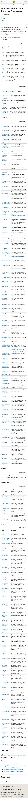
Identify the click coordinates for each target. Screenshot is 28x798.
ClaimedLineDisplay (6, 238)
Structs (3, 18)
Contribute (3, 794)
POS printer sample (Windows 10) (12, 767)
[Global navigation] (1, 2)
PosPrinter (4, 396)
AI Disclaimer (4, 792)
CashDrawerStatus (6, 197)
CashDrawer (4, 167)
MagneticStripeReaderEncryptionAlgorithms (5, 368)
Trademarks (10, 796)
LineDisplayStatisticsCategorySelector (5, 322)
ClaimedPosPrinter (6, 260)
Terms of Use (4, 796)
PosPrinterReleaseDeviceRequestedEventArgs (6, 421)
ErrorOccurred (14, 141)
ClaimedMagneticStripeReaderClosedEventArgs (6, 254)
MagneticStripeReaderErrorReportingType (5, 620)
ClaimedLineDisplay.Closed (20, 244)
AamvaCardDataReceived (16, 349)
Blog (19, 792)
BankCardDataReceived (16, 353)
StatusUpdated (18, 205)
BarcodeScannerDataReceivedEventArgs (6, 136)
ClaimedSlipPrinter (6, 277)
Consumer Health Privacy (18, 794)
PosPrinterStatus (5, 429)
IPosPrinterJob (5, 513)
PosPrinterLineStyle (6, 682)
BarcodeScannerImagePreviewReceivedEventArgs (6, 146)
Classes (3, 16)
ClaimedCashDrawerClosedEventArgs (6, 227)
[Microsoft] (14, 2)
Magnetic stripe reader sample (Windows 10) (15, 766)
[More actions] (26, 5)
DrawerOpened (18, 194)
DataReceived (16, 135)
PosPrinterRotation (6, 711)
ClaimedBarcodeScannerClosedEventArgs (5, 213)
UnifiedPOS (10, 37)
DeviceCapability (22, 755)
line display (13, 295)
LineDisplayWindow (6, 337)
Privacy (8, 794)
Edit (26, 27)
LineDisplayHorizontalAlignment (4, 561)
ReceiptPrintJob (5, 447)
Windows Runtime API (9, 4)
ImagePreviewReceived (16, 146)
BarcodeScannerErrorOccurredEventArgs (6, 141)
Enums (3, 22)
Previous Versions (12, 792)
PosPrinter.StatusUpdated (17, 437)
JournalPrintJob (5, 286)
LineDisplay (4, 291)
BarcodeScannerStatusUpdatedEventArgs (5, 155)
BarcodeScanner (3, 54)
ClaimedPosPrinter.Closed (20, 268)
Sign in (25, 1)
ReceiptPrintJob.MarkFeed (18, 702)
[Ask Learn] (24, 5)
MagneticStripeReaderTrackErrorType (5, 631)
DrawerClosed (18, 184)
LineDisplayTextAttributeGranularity (5, 590)
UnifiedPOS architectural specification (13, 771)
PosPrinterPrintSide (6, 706)
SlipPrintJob (4, 458)
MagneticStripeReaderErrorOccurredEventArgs (6, 373)
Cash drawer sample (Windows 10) (12, 764)
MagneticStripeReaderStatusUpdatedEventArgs (6, 382)
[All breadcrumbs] (2, 5)
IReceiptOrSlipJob (5, 519)
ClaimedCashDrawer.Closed (17, 230)
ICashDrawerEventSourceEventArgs (5, 493)
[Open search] (22, 2)
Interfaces (4, 20)
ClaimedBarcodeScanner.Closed (18, 215)
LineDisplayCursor (6, 302)
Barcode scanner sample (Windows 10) (13, 769)
